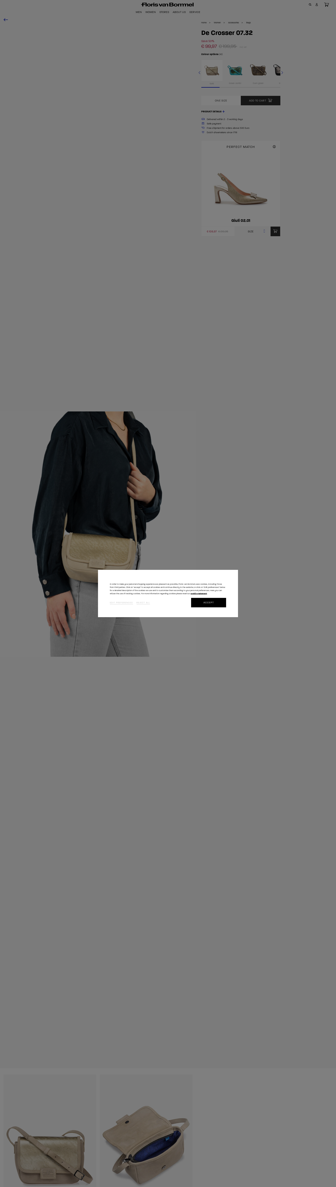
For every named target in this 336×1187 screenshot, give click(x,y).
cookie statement (199, 593)
